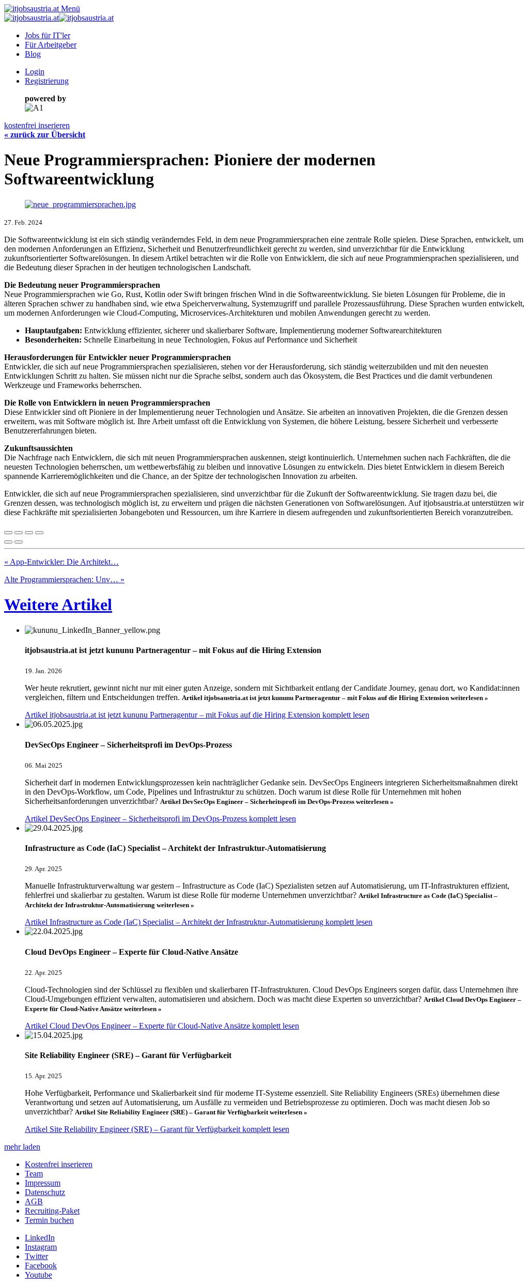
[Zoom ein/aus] (39, 532)
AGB (34, 1201)
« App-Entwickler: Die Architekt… (61, 561)
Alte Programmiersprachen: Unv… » (64, 579)
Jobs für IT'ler (47, 35)
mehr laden (22, 1146)
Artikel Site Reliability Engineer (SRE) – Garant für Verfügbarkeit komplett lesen (157, 1129)
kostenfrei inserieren (37, 125)
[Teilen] (18, 532)
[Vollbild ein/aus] (29, 532)
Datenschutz (45, 1192)
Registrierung (47, 80)
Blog (33, 54)
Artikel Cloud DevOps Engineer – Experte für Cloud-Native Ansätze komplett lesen (162, 1025)
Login (34, 71)
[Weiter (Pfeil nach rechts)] (18, 542)
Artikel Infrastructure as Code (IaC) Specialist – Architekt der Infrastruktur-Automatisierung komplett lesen (198, 922)
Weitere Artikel (58, 604)
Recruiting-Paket (52, 1210)
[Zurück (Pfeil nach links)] (8, 542)
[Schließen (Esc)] (8, 532)
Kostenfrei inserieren (58, 1164)
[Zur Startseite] (31, 8)
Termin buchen (49, 1220)
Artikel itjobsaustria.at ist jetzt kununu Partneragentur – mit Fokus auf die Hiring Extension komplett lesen (197, 714)
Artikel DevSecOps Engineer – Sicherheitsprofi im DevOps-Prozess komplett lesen (160, 818)
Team (34, 1173)
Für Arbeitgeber (50, 44)
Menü (70, 8)
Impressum (42, 1182)
